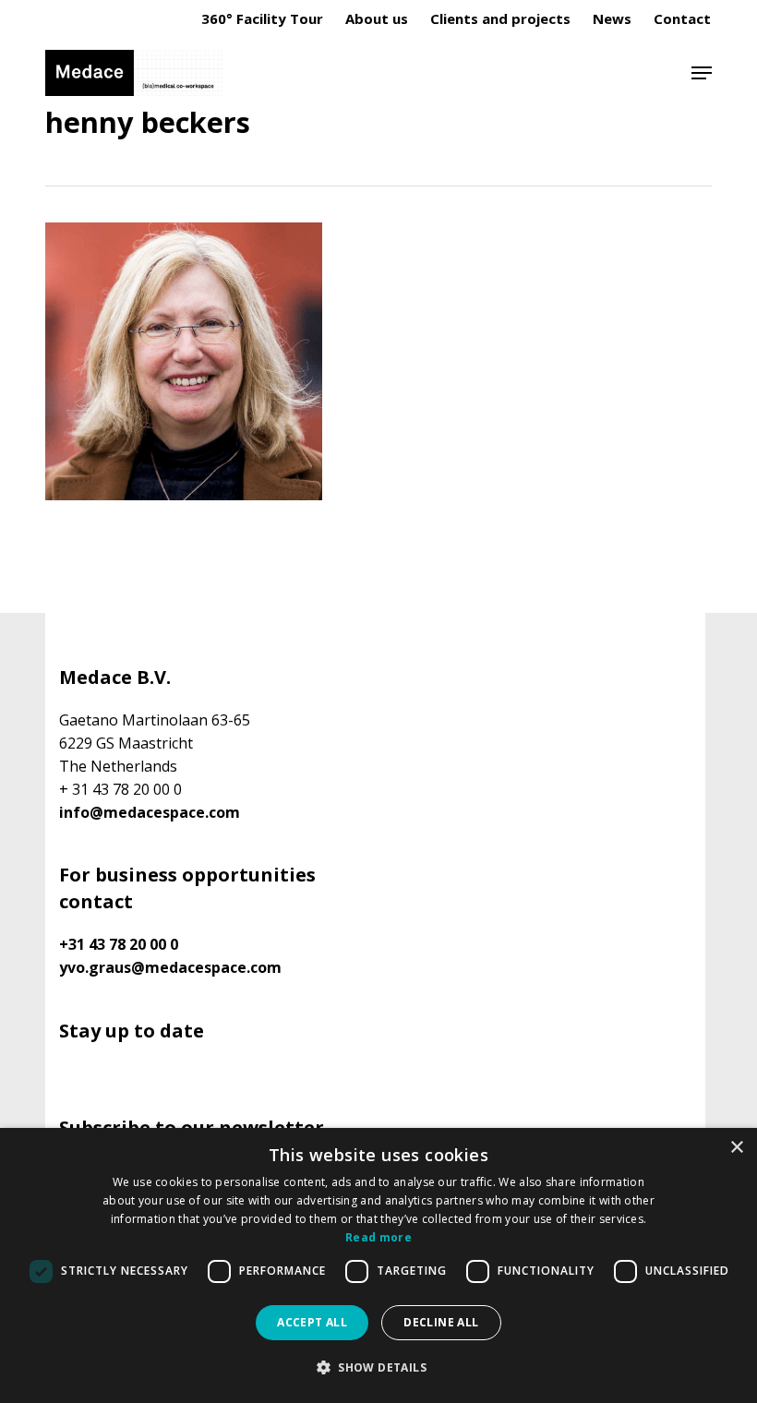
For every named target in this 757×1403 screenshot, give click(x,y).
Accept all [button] (312, 1322)
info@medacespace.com (149, 812)
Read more (378, 1237)
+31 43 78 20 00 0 (118, 944)
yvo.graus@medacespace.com (170, 967)
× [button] (736, 1148)
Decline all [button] (440, 1322)
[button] (701, 73)
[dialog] (378, 1265)
